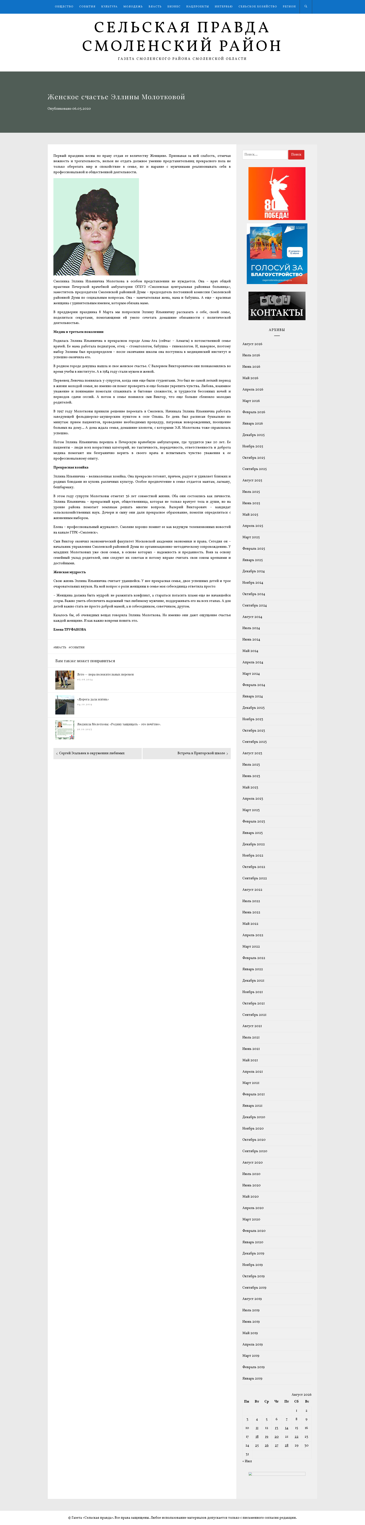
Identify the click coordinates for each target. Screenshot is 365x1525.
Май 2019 (250, 1333)
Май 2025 (250, 514)
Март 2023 (251, 810)
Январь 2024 (252, 696)
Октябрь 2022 (253, 867)
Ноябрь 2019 (252, 1265)
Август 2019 (252, 1299)
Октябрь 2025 (253, 458)
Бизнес (174, 7)
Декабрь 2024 (253, 571)
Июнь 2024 (251, 639)
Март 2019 (250, 1356)
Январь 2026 (252, 423)
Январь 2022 (252, 969)
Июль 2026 (251, 355)
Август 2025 (252, 480)
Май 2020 (250, 1196)
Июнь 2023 (251, 776)
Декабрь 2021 (253, 980)
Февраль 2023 (253, 821)
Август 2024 (252, 617)
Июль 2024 (251, 628)
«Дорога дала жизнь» (93, 699)
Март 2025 (251, 537)
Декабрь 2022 (253, 844)
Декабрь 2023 (253, 708)
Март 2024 (251, 674)
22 (296, 1437)
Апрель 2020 (253, 1208)
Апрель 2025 (252, 526)
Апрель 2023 (252, 798)
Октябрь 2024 (253, 594)
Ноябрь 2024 (252, 582)
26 (267, 1445)
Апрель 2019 (252, 1344)
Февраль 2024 (253, 685)
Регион (289, 7)
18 (257, 1437)
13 (276, 1428)
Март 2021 (250, 1083)
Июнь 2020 (251, 1185)
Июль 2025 (251, 492)
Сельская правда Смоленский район (182, 37)
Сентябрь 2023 (254, 742)
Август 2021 (252, 1026)
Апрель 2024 (252, 662)
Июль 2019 (250, 1310)
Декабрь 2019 (253, 1253)
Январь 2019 (252, 1378)
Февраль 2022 (253, 958)
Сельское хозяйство (258, 7)
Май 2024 (250, 651)
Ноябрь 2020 (253, 1128)
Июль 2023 (251, 764)
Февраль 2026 (253, 412)
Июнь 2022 (251, 912)
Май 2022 (250, 924)
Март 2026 (251, 401)
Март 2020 (251, 1219)
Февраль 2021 (253, 1094)
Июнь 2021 (251, 1049)
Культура (109, 7)
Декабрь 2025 (253, 435)
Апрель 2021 (252, 1071)
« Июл (247, 1461)
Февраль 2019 (253, 1367)
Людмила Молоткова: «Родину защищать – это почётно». (119, 724)
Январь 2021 (252, 1105)
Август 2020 (252, 1162)
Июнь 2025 (251, 503)
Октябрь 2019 (253, 1276)
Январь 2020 (252, 1242)
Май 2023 (250, 787)
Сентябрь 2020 (254, 1151)
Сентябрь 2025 (254, 469)
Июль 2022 (251, 901)
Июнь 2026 (251, 366)
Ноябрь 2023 (252, 719)
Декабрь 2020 (253, 1117)
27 (276, 1445)
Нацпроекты (197, 7)
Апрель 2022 (252, 935)
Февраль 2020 (254, 1231)
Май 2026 (250, 378)
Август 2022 (252, 890)
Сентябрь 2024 (254, 605)
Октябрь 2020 (254, 1140)
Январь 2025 (252, 560)
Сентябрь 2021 (254, 1015)
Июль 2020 (251, 1174)
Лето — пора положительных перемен (105, 674)
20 (277, 1437)
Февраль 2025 (253, 548)
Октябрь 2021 (253, 1003)
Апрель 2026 (252, 389)
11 (257, 1428)
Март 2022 (251, 946)
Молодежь (133, 7)
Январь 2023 (252, 833)
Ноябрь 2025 (252, 446)
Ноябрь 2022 (252, 855)
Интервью (224, 7)
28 (286, 1445)
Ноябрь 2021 (252, 992)
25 (257, 1445)
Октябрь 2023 (253, 730)
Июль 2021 (250, 1037)
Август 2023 (252, 753)
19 (266, 1437)
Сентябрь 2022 (254, 878)
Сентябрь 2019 (254, 1287)
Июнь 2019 (251, 1321)
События (87, 7)
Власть (155, 7)
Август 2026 (252, 344)
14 (286, 1428)
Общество (64, 7)
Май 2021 (250, 1060)
